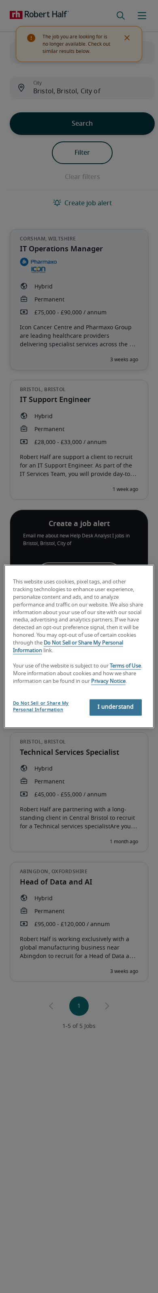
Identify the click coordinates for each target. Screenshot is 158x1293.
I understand (116, 707)
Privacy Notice (108, 681)
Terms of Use (125, 666)
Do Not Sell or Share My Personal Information (41, 706)
